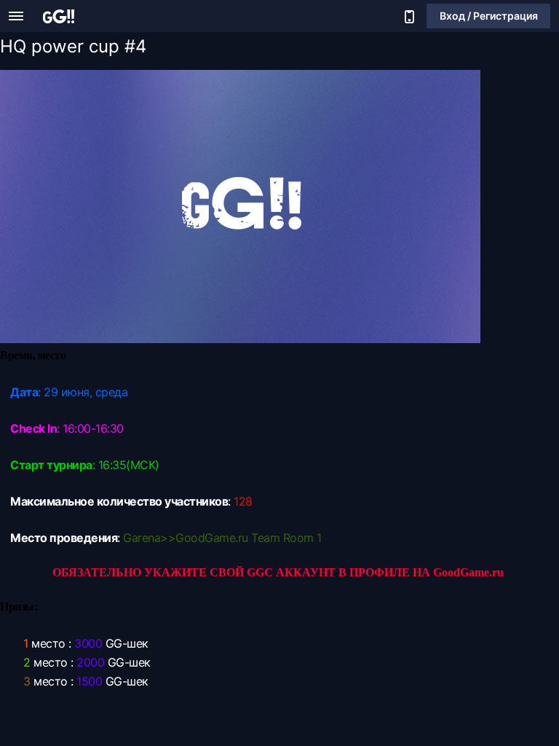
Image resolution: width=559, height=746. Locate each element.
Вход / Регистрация (489, 15)
